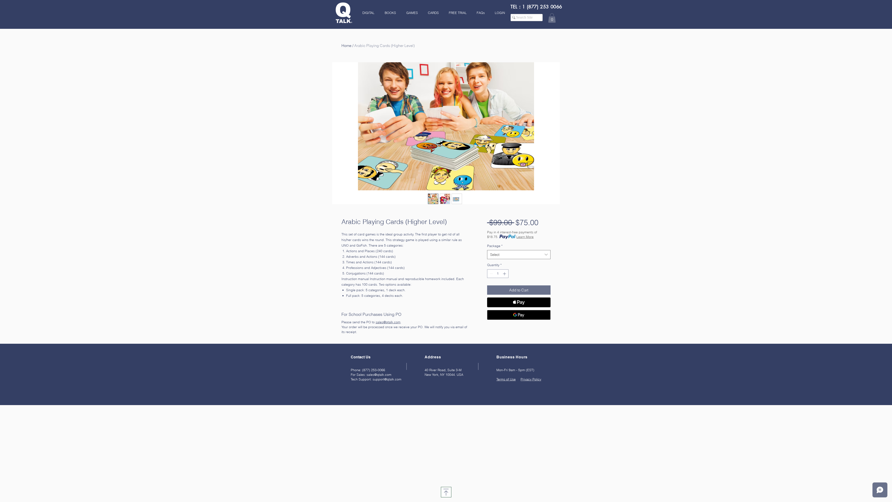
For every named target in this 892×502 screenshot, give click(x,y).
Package (494, 246)
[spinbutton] (498, 274)
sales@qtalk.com (379, 375)
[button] (389, 13)
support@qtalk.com (387, 379)
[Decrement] (491, 274)
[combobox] (519, 254)
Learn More (525, 237)
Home (346, 45)
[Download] (446, 492)
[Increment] (505, 274)
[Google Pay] (519, 315)
